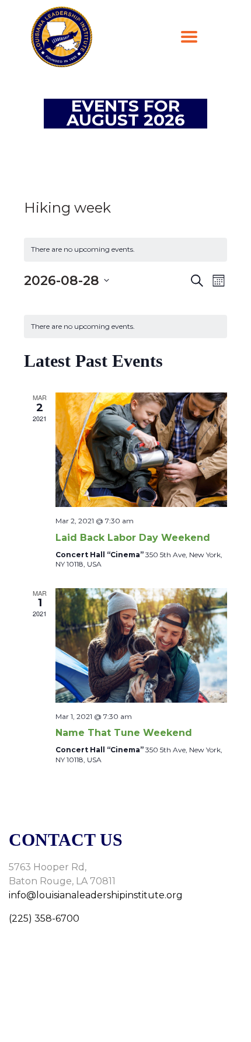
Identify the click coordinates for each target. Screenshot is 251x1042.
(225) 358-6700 (44, 918)
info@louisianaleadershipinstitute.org (96, 895)
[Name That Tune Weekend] (141, 645)
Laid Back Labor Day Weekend (132, 537)
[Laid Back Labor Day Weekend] (141, 450)
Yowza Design (148, 1019)
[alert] (125, 250)
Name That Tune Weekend (123, 732)
